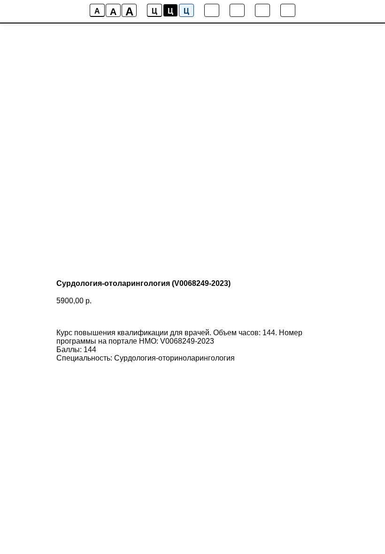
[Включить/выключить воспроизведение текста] (237, 10)
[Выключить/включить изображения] (211, 10)
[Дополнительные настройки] (262, 10)
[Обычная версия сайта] (287, 10)
